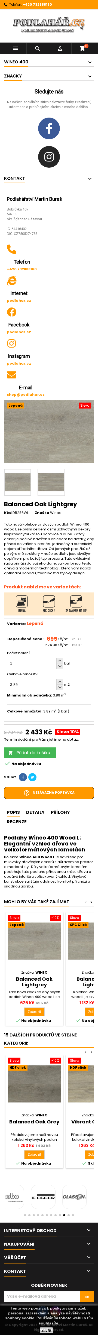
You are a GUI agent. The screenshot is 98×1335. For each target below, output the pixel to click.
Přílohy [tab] (60, 812)
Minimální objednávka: (29, 695)
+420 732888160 (37, 4)
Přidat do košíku (29, 753)
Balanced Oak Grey (34, 1121)
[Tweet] (32, 777)
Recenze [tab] (17, 822)
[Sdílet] (23, 777)
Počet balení (18, 653)
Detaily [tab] (35, 812)
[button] (59, 660)
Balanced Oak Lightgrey (34, 982)
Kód (8, 512)
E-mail (25, 387)
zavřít (46, 1330)
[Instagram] (49, 157)
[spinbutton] (35, 663)
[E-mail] (11, 375)
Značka (42, 512)
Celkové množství (22, 674)
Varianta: (16, 623)
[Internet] (11, 280)
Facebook (18, 325)
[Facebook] (49, 128)
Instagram (19, 356)
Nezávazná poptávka (49, 793)
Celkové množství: (24, 711)
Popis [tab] (13, 812)
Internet (18, 293)
